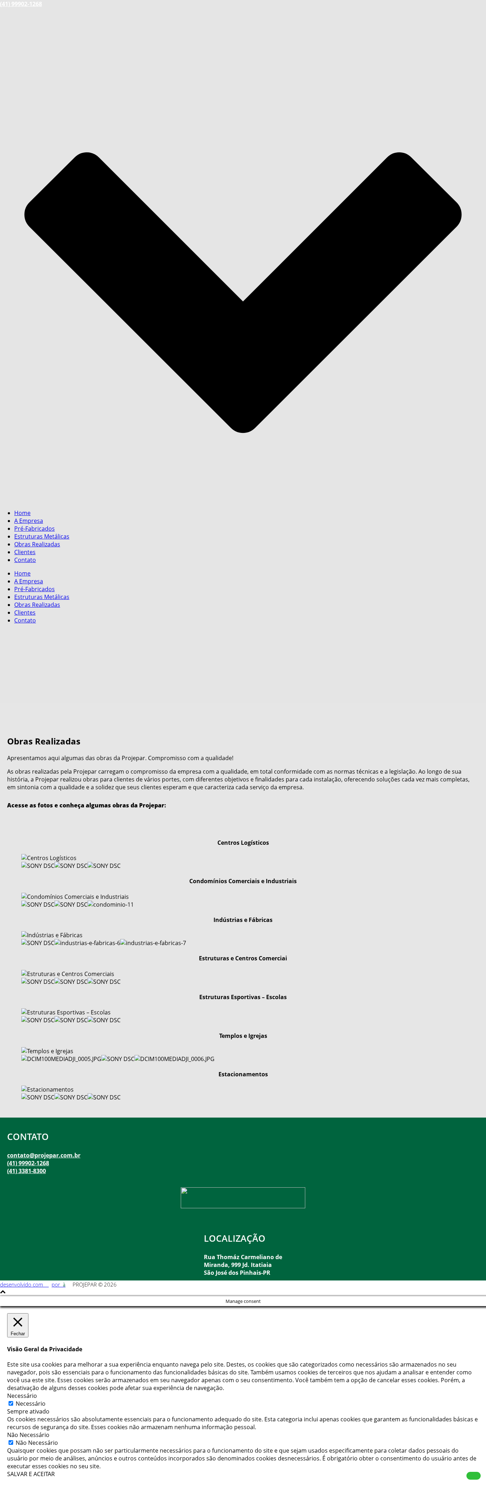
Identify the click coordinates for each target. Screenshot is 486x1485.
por (57, 1284)
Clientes (25, 552)
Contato (25, 560)
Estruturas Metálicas (41, 536)
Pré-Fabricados (34, 528)
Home (22, 513)
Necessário (31, 1403)
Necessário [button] (22, 1396)
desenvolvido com (22, 1284)
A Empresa (28, 521)
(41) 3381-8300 (26, 1171)
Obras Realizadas (37, 544)
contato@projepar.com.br (43, 1155)
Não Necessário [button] (28, 1435)
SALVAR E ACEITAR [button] (31, 1474)
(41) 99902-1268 (21, 4)
